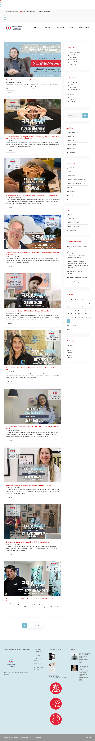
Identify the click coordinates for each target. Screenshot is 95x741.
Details (10, 92)
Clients (70, 355)
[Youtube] (0, 3)
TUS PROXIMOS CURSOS (38, 669)
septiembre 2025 (75, 52)
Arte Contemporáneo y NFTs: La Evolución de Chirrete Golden (29, 311)
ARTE (71, 85)
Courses (70, 348)
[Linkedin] (0, 7)
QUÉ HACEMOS (45, 28)
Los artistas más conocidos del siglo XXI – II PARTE (77, 247)
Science (72, 101)
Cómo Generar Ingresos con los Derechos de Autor (25, 80)
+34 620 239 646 (12, 11)
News (70, 353)
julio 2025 (72, 55)
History (72, 94)
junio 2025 (73, 57)
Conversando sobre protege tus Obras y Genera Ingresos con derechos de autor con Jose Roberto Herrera (32, 137)
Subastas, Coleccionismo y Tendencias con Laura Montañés (28, 485)
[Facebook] (0, 1)
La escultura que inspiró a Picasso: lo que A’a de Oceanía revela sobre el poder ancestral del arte (78, 264)
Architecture (73, 82)
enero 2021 (73, 64)
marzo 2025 (73, 59)
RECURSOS (71, 28)
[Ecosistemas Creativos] (14, 27)
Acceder (71, 219)
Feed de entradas (73, 222)
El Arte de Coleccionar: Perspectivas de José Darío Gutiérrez (28, 542)
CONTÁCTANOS (84, 28)
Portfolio (70, 350)
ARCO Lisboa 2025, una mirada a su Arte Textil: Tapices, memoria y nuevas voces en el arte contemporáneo (77, 280)
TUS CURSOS (38, 655)
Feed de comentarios (74, 226)
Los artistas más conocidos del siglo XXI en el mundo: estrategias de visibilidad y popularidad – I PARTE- (77, 255)
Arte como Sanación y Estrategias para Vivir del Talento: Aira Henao (31, 195)
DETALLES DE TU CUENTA (38, 659)
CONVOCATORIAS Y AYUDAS (78, 89)
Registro (70, 215)
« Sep (68, 330)
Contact (70, 357)
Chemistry (73, 87)
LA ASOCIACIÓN (59, 28)
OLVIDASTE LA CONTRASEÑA (38, 664)
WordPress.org (72, 230)
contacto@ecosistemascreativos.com (36, 11)
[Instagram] (0, 5)
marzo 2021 (73, 62)
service (70, 345)
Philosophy (73, 97)
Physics (72, 99)
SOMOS (35, 28)
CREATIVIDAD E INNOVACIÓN (78, 92)
